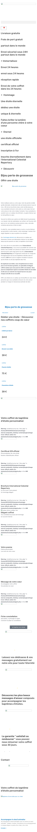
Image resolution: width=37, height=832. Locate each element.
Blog (7, 751)
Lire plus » (3, 828)
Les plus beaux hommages (8, 688)
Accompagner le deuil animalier (13, 819)
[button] (18, 22)
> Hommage (8, 95)
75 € (4, 373)
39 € (4, 355)
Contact (5, 759)
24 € (4, 337)
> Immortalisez (9, 61)
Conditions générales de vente (19, 751)
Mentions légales (6, 753)
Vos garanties (5, 729)
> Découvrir (8, 168)
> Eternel (6, 132)
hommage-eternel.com (9, 237)
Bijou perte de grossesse (18, 307)
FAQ (2, 751)
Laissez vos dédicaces (7, 650)
